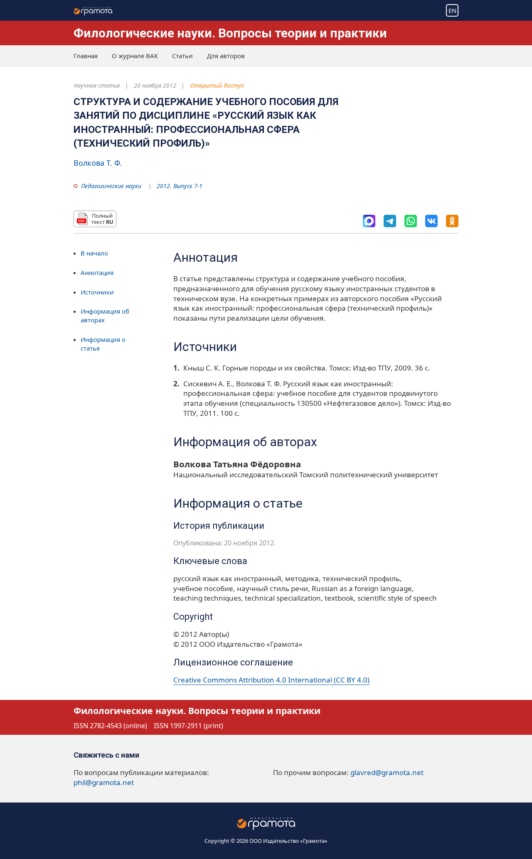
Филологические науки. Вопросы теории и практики (230, 33)
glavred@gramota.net (387, 772)
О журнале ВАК (135, 56)
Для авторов (226, 56)
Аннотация (97, 272)
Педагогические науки (111, 186)
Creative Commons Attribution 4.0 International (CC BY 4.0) (271, 680)
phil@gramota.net (104, 782)
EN (452, 10)
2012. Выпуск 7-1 (179, 186)
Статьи (182, 56)
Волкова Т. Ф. (98, 163)
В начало (94, 253)
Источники (97, 292)
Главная (86, 56)
